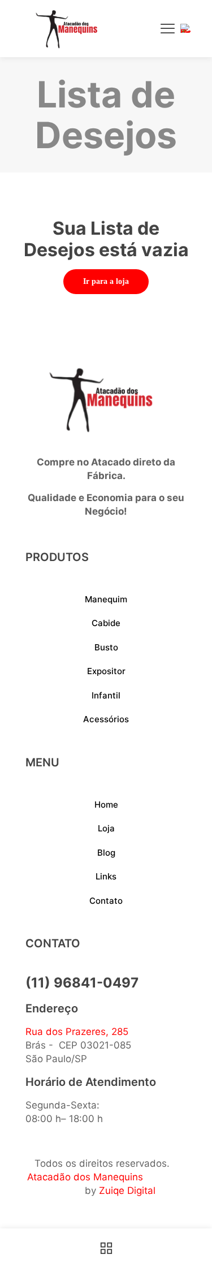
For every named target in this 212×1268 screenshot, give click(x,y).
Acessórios (106, 719)
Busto (106, 647)
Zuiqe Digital (127, 1190)
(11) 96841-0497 (82, 982)
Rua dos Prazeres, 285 (76, 1031)
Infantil (106, 695)
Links (106, 876)
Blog (106, 852)
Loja (106, 828)
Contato (106, 900)
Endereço (51, 1008)
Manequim (106, 599)
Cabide (106, 623)
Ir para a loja (106, 281)
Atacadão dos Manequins (85, 1177)
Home (106, 804)
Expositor (106, 671)
